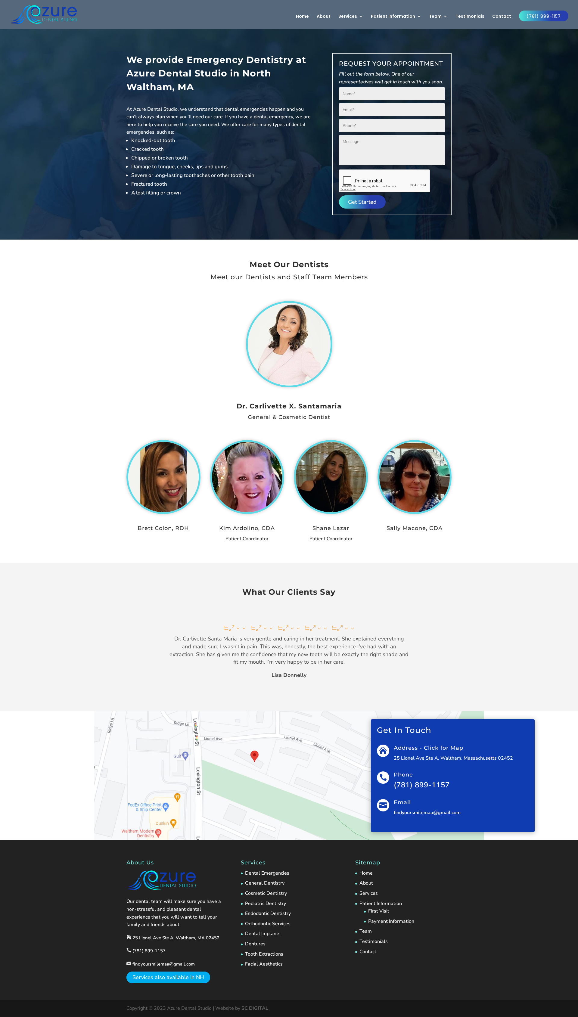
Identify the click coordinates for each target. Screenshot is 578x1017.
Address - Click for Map (428, 748)
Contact (501, 16)
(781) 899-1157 (544, 16)
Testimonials (469, 16)
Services (347, 16)
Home (302, 16)
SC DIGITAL (254, 1008)
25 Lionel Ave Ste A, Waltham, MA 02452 (175, 938)
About (324, 16)
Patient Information (393, 16)
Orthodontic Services (268, 923)
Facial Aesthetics (264, 964)
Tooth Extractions (264, 954)
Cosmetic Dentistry (266, 893)
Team (435, 16)
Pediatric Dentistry (265, 903)
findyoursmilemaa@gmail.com (427, 812)
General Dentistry (264, 883)
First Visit (378, 911)
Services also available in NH (168, 977)
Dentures (255, 944)
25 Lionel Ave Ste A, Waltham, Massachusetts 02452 (453, 758)
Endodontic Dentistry (268, 913)
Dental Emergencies (267, 873)
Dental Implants (263, 933)
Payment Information (391, 921)
